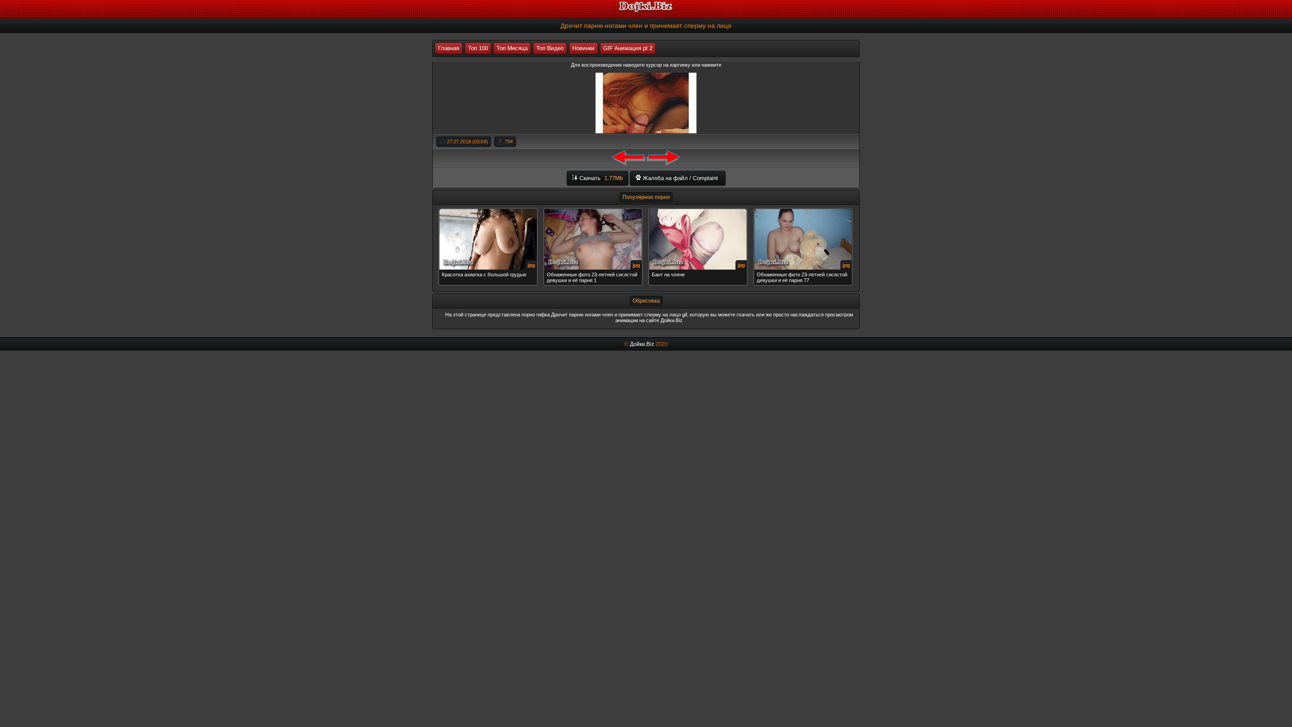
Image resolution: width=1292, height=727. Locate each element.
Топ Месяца (512, 48)
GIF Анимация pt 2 (627, 48)
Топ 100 (478, 48)
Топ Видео (550, 48)
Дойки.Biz (642, 344)
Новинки (583, 48)
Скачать (600, 178)
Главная (448, 48)
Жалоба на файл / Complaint (679, 178)
